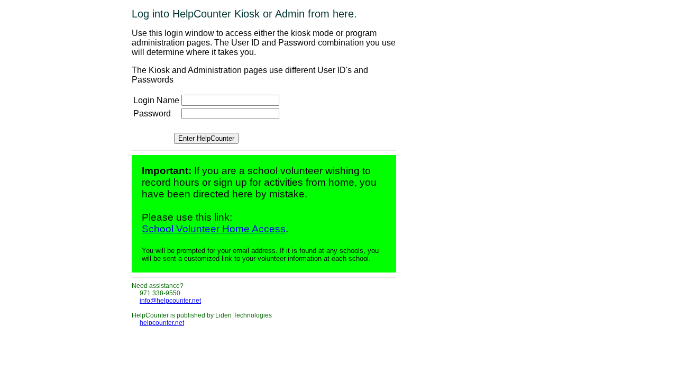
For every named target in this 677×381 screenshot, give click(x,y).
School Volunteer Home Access (214, 228)
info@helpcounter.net (170, 300)
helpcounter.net (162, 322)
